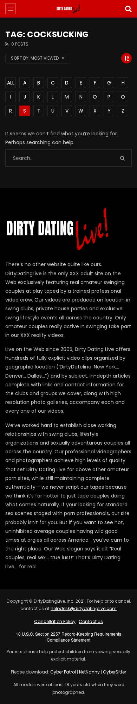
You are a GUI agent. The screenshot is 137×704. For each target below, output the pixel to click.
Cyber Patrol (63, 672)
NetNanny (89, 672)
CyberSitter (114, 672)
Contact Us (91, 621)
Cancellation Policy (55, 621)
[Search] (128, 9)
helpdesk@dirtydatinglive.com (84, 608)
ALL (10, 82)
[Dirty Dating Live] (68, 9)
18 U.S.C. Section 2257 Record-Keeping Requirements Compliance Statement (68, 637)
